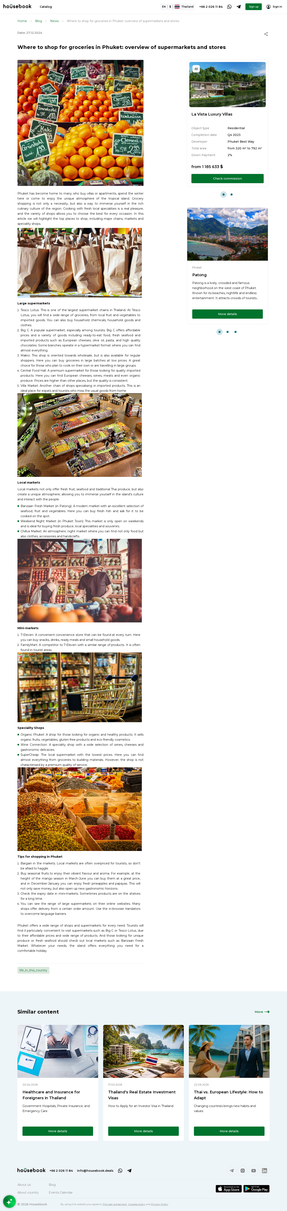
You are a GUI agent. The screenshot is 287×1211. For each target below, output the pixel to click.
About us (24, 1185)
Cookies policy (136, 1204)
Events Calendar (61, 1192)
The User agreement (115, 1204)
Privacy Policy (159, 1204)
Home (22, 21)
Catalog (46, 7)
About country (28, 1192)
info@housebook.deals (95, 1171)
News (54, 21)
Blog (38, 21)
